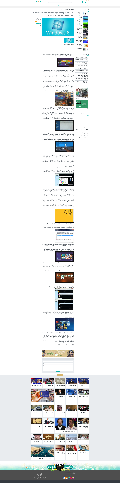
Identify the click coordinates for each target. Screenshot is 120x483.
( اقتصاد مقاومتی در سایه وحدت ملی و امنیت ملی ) (36, 5)
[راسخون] (85, 3)
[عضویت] (39, 482)
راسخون (87, 5)
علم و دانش (81, 7)
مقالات (85, 7)
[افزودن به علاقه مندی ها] (37, 482)
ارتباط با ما (74, 482)
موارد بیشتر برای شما (36, 28)
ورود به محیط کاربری (64, 482)
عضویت (34, 1)
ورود (31, 1)
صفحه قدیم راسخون (60, 5)
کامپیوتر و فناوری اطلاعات (75, 7)
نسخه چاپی (38, 25)
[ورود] (40, 482)
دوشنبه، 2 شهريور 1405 (44, 5)
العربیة (61, 482)
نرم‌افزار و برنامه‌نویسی (68, 7)
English (58, 482)
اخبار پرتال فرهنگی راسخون (68, 475)
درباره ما (72, 482)
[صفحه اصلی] (41, 482)
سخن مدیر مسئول (78, 482)
